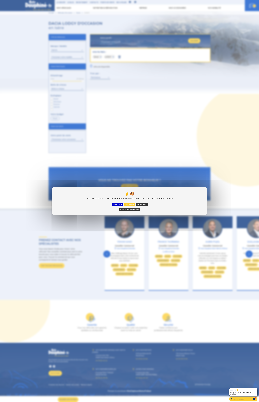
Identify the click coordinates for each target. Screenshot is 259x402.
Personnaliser (142, 204)
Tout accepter (117, 204)
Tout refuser (129, 204)
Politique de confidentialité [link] (129, 209)
